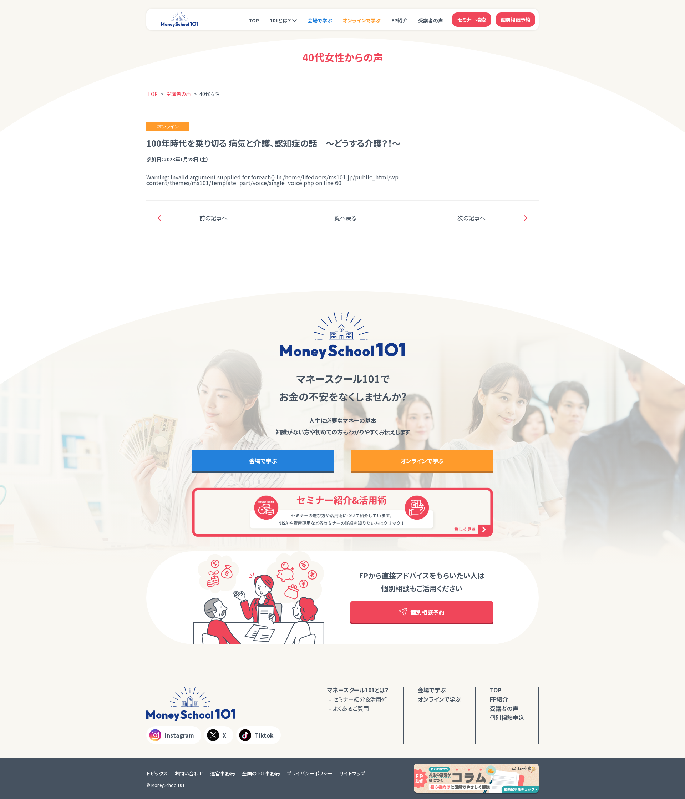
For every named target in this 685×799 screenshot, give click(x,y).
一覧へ (342, 218)
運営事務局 (222, 773)
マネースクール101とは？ (358, 690)
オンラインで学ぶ (362, 20)
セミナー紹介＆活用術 (360, 699)
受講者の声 (430, 20)
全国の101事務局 (261, 773)
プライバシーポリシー (310, 773)
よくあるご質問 (351, 708)
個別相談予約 (516, 19)
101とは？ (280, 20)
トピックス (157, 773)
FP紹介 (399, 20)
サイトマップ (352, 773)
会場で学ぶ (320, 20)
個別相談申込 (507, 717)
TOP (254, 20)
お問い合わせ (188, 773)
